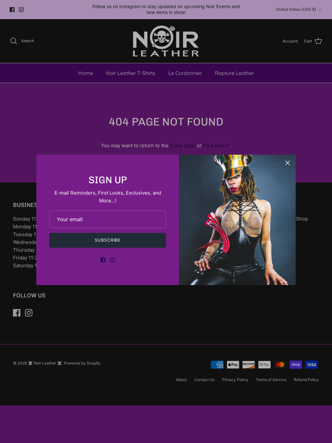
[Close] (287, 163)
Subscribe (107, 240)
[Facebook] (103, 259)
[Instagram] (112, 259)
